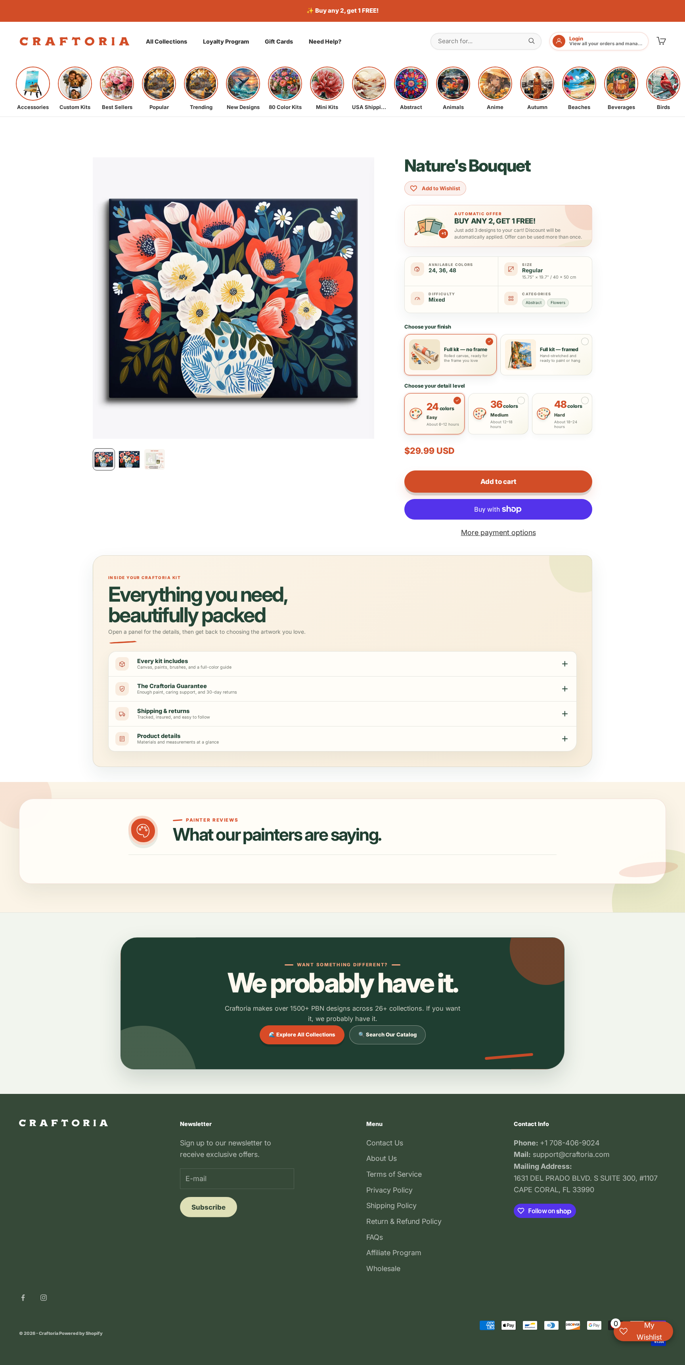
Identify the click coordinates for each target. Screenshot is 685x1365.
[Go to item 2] (129, 459)
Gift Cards (279, 41)
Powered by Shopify (81, 1333)
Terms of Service (394, 1174)
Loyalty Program (226, 41)
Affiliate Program (393, 1252)
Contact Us (384, 1143)
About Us (381, 1158)
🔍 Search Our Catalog (387, 1034)
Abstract (533, 302)
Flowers (558, 302)
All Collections (166, 41)
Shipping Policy (391, 1205)
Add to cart (498, 482)
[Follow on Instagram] (44, 1298)
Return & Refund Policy (404, 1221)
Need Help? (325, 41)
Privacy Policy (389, 1190)
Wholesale (383, 1268)
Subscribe (208, 1207)
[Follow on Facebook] (23, 1298)
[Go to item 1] (104, 459)
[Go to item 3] (155, 459)
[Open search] (531, 41)
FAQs (374, 1237)
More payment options (498, 532)
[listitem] (33, 88)
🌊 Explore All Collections (302, 1034)
